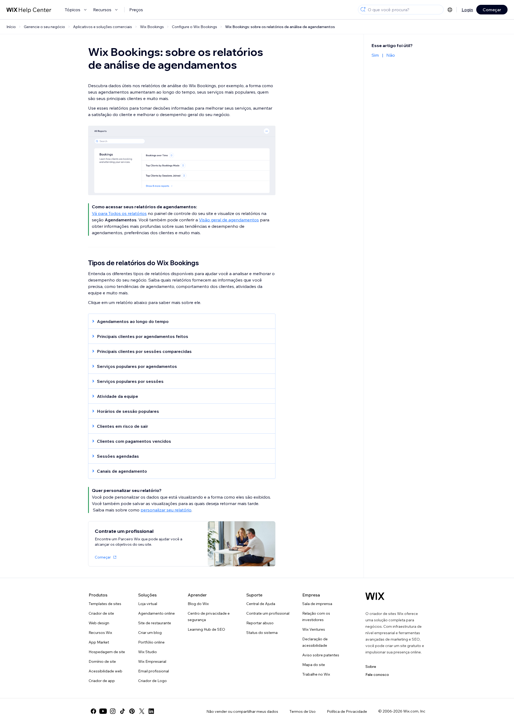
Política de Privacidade (347, 711)
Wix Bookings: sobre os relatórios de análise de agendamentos (280, 26)
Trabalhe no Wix (316, 674)
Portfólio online (151, 642)
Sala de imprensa (317, 603)
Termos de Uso (302, 711)
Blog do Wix (198, 603)
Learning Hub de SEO (206, 629)
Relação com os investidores (316, 616)
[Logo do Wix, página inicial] (374, 596)
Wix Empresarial (152, 661)
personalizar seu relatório (166, 510)
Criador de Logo (152, 680)
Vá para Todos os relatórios (119, 213)
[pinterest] (132, 711)
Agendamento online (156, 613)
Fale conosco (377, 674)
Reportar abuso (260, 623)
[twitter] (141, 711)
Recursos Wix (100, 632)
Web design (99, 623)
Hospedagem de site (107, 651)
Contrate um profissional (267, 613)
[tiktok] (122, 711)
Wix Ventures (313, 629)
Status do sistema (262, 632)
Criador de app (102, 680)
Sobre (370, 666)
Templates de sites (105, 603)
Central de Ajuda (260, 603)
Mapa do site (313, 664)
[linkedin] (151, 711)
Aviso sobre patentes (320, 655)
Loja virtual (147, 603)
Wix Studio (147, 651)
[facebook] (93, 711)
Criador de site (101, 613)
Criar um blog (150, 632)
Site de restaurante (154, 623)
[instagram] (113, 711)
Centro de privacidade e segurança (209, 616)
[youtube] (103, 711)
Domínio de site (102, 661)
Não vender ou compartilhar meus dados (242, 711)
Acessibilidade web (105, 671)
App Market (99, 642)
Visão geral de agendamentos (229, 219)
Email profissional (153, 671)
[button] (179, 321)
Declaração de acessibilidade (315, 642)
